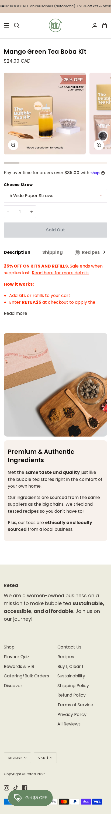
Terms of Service (75, 705)
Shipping (52, 252)
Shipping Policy (73, 686)
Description (17, 252)
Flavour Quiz (16, 657)
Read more (15, 313)
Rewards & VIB (19, 666)
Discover (13, 686)
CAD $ (43, 758)
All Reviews (69, 724)
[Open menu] (5, 25)
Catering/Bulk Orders (26, 676)
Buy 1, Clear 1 (70, 666)
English (15, 758)
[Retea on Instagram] (6, 788)
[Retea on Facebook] (24, 788)
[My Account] (93, 25)
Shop (9, 647)
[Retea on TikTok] (15, 788)
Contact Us (69, 647)
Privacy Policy (71, 714)
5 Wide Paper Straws (31, 195)
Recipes (91, 252)
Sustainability (71, 676)
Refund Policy (71, 695)
